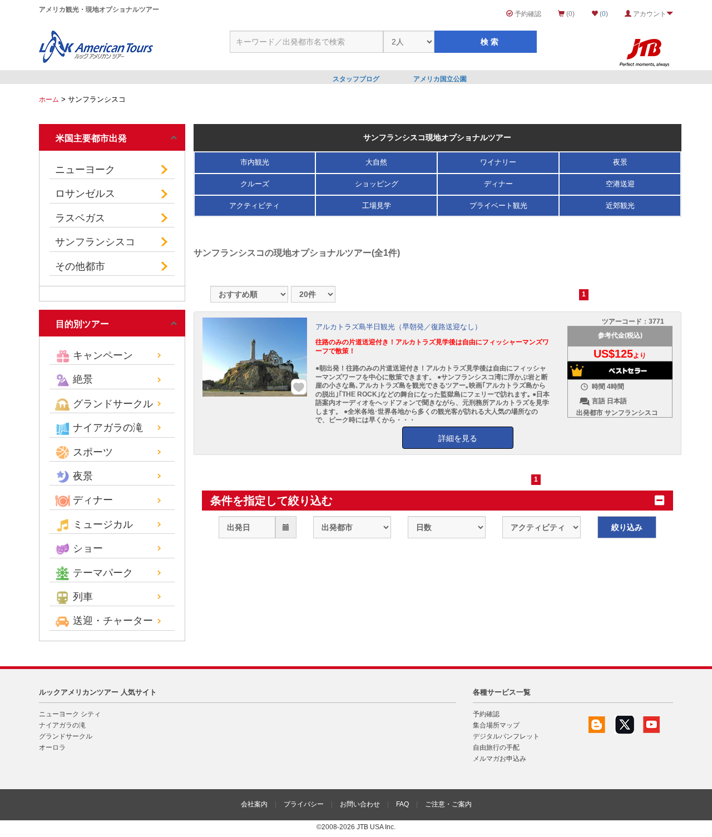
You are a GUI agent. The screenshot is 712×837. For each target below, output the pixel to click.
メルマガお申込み (499, 758)
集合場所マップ (496, 725)
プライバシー (304, 804)
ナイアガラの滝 (62, 725)
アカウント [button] (648, 14)
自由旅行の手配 (496, 747)
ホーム (49, 99)
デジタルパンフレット (506, 736)
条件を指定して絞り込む (271, 500)
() (603, 14)
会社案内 (254, 804)
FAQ (402, 804)
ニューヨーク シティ (70, 714)
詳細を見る (457, 438)
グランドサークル (65, 736)
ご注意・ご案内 (448, 804)
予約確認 (527, 14)
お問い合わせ (360, 804)
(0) (570, 14)
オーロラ (52, 747)
